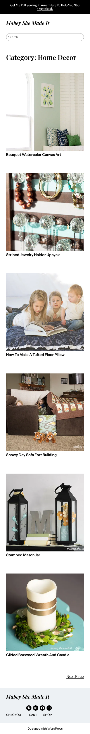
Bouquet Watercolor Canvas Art (33, 155)
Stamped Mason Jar (23, 555)
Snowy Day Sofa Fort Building (31, 455)
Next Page (75, 676)
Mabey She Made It (27, 22)
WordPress (54, 728)
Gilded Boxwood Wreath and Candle (37, 655)
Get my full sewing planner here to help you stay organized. (45, 7)
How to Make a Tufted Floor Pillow (35, 355)
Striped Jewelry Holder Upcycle (33, 255)
